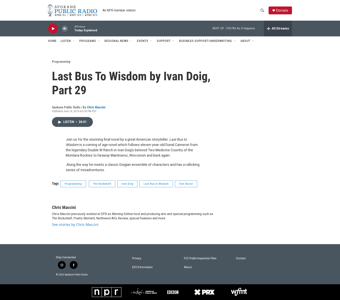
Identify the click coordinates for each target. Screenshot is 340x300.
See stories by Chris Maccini (75, 224)
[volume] (64, 28)
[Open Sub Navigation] (73, 40)
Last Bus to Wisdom (156, 183)
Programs (87, 40)
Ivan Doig (127, 183)
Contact (241, 258)
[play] (53, 28)
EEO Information (142, 267)
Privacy (136, 258)
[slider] (71, 28)
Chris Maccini (96, 107)
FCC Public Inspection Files (200, 258)
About (245, 40)
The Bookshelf (102, 183)
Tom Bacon (186, 183)
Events (142, 40)
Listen (66, 40)
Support (164, 40)
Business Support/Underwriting (205, 40)
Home (52, 40)
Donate (282, 10)
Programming (61, 62)
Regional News (116, 40)
